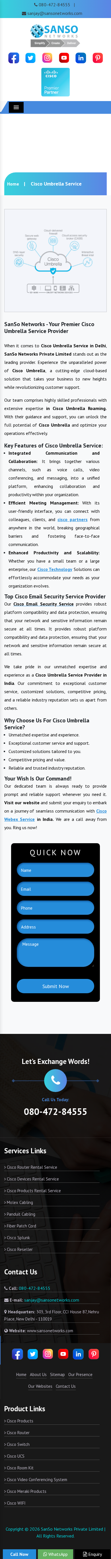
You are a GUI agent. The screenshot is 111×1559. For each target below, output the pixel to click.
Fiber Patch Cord (21, 1226)
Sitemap (57, 1374)
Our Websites (40, 1386)
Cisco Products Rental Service (33, 1190)
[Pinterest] (97, 57)
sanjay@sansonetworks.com (54, 13)
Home (13, 184)
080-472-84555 (54, 4)
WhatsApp (57, 1554)
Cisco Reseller (19, 1249)
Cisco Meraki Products (26, 1491)
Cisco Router (18, 1432)
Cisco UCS (15, 1456)
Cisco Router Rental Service (31, 1167)
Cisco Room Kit (20, 1468)
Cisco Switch (18, 1444)
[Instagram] (47, 57)
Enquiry (94, 1554)
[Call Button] (55, 1080)
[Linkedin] (81, 57)
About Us (38, 1374)
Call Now (19, 1554)
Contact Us (66, 1386)
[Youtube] (64, 57)
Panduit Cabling (20, 1214)
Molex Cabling (19, 1202)
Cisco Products (19, 1421)
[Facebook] (13, 57)
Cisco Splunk (18, 1237)
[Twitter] (30, 57)
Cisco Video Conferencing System (36, 1479)
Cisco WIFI (16, 1503)
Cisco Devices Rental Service (32, 1179)
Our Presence (80, 1374)
